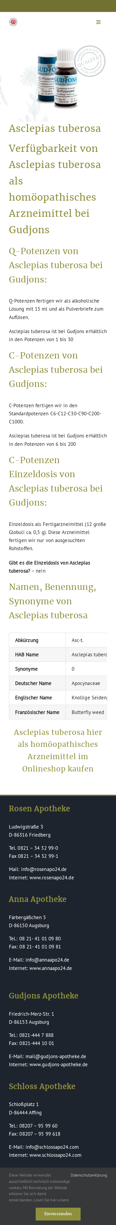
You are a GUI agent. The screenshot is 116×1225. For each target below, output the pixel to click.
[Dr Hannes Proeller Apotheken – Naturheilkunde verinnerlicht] (13, 20)
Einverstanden (58, 1214)
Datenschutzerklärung (89, 1175)
